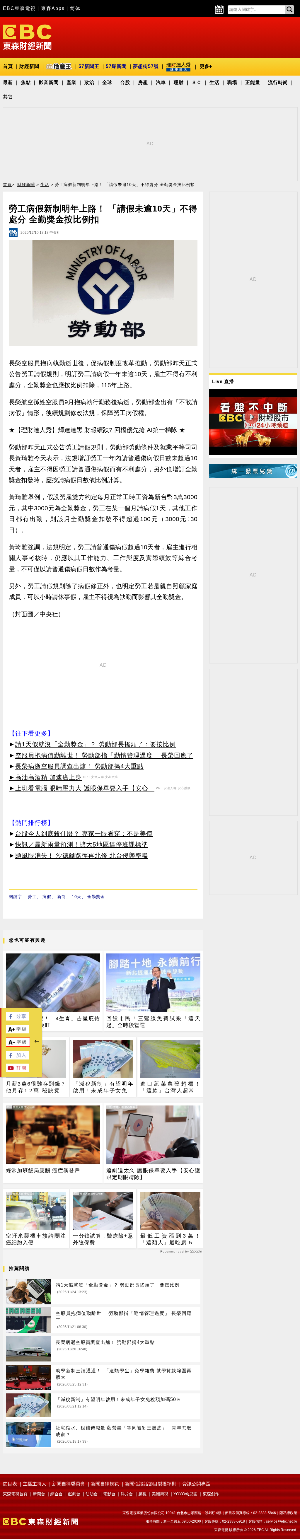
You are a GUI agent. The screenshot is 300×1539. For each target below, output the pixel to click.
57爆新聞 (116, 66)
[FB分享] (17, 1018)
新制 (61, 896)
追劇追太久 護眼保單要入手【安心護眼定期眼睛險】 (153, 1174)
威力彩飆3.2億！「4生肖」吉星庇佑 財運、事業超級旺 (53, 1022)
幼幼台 (92, 1494)
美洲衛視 (160, 1494)
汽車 (161, 82)
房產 (143, 82)
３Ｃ (197, 82)
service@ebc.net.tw (281, 1521)
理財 (179, 82)
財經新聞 (29, 66)
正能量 (252, 82)
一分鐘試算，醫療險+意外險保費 (103, 1239)
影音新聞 (49, 82)
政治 (89, 82)
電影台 (109, 1494)
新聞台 (39, 1494)
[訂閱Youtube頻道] (17, 1070)
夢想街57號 (146, 66)
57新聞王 (89, 66)
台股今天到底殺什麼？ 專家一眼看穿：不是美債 (84, 833)
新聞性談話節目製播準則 (150, 1483)
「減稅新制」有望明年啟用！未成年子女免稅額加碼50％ (103, 1087)
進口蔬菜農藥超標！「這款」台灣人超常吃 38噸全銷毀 (170, 1087)
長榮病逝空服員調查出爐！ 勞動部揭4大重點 (79, 766)
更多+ (206, 66)
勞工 (32, 896)
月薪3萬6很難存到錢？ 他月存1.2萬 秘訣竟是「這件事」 (36, 1087)
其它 (8, 96)
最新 (8, 82)
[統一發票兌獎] (253, 476)
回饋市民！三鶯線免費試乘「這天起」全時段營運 (153, 1022)
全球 (107, 82)
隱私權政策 (288, 1513)
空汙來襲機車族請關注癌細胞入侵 (36, 1239)
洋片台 (127, 1494)
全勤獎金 (96, 896)
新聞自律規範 (105, 1483)
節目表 (10, 1483)
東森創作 (211, 1494)
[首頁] (27, 36)
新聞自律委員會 (68, 1483)
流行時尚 (278, 82)
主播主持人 (34, 1483)
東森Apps (53, 8)
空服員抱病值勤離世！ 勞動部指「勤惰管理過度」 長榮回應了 (104, 755)
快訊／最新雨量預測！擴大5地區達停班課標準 (81, 844)
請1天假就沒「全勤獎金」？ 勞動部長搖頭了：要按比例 (95, 744)
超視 (142, 1494)
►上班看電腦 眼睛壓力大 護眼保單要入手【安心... (81, 788)
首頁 (8, 66)
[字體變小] (18, 1045)
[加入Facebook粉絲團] (17, 1057)
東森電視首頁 (15, 1494)
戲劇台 (74, 1494)
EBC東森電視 (19, 8)
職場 (232, 82)
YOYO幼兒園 (185, 1494)
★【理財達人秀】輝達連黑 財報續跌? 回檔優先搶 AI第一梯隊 (93, 429)
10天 (76, 896)
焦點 (26, 82)
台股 (125, 82)
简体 (75, 8)
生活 (214, 82)
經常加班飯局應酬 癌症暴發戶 (43, 1170)
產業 (71, 82)
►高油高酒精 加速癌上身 (45, 777)
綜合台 (56, 1494)
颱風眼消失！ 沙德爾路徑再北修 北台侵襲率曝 (81, 855)
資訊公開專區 (196, 1483)
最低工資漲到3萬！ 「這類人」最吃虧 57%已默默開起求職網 (170, 1239)
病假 (46, 896)
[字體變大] (17, 1031)
